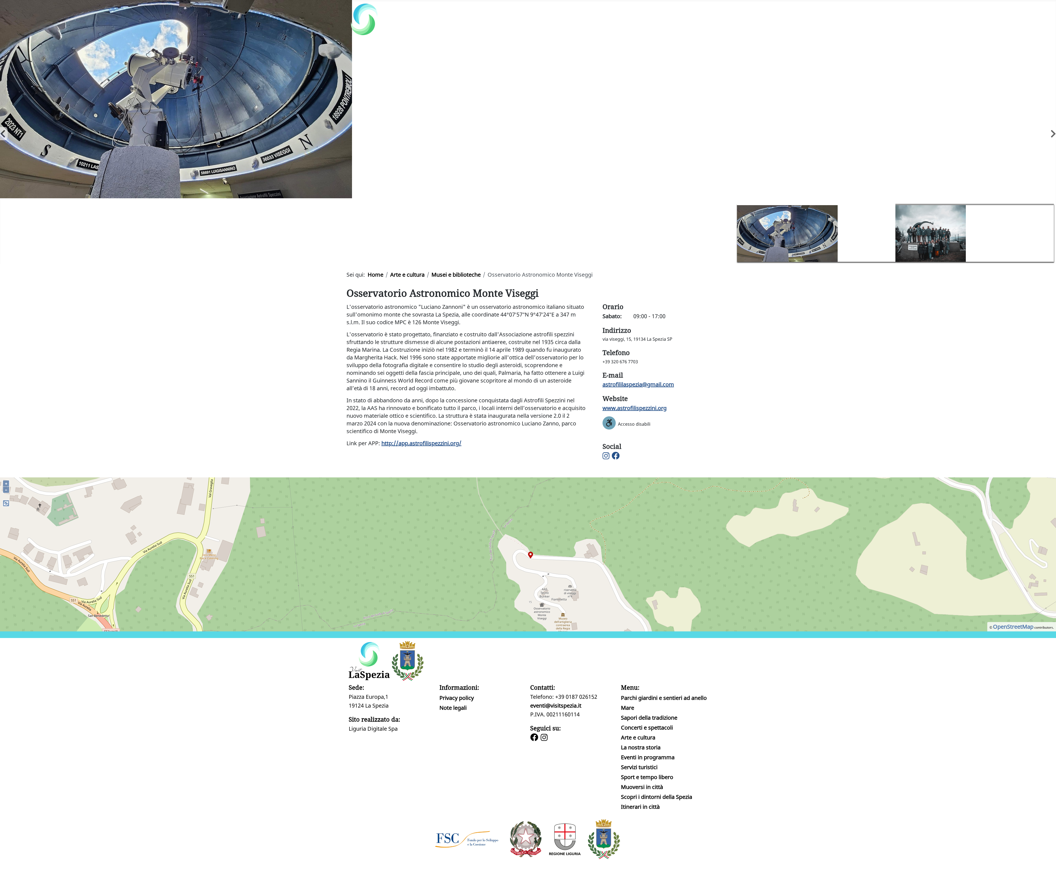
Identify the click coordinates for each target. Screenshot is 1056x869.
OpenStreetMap (1013, 626)
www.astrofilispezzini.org (635, 408)
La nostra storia (641, 747)
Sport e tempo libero (647, 777)
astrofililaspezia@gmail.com (638, 384)
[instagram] (545, 738)
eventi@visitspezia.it (555, 705)
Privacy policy (456, 698)
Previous (3, 132)
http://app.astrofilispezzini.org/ (421, 443)
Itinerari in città (640, 806)
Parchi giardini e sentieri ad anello (664, 698)
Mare (627, 707)
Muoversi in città (642, 787)
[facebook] (535, 738)
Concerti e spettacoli (647, 727)
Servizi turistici (639, 767)
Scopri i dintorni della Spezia (656, 797)
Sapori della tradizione (649, 717)
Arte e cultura (638, 737)
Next (1051, 132)
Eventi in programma (648, 757)
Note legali (453, 707)
